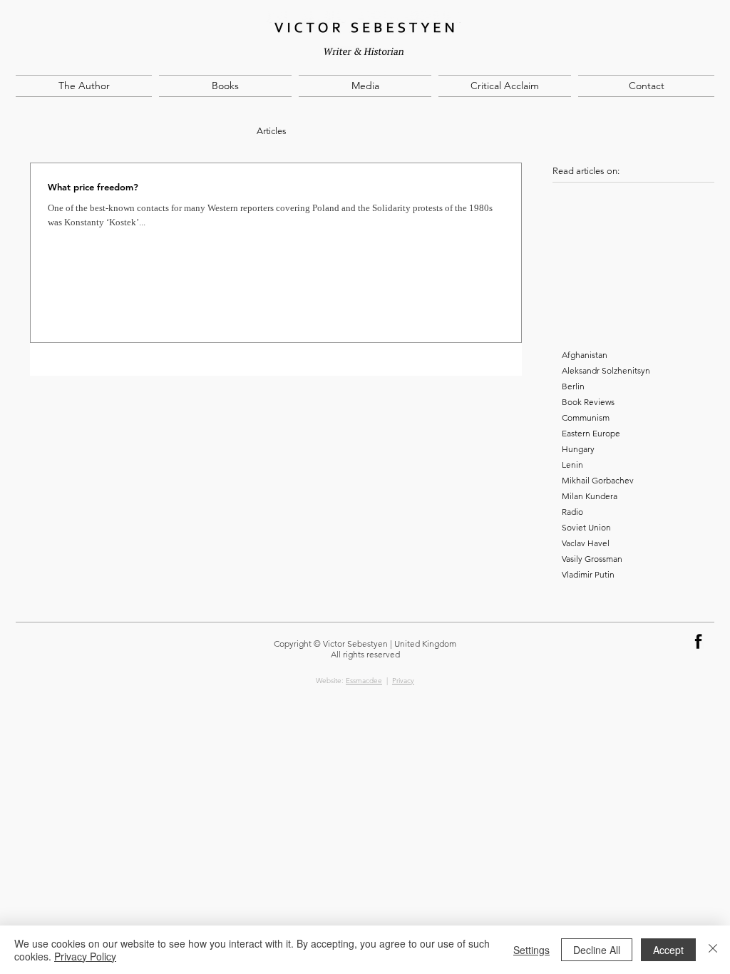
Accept (668, 950)
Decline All (596, 950)
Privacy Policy (85, 956)
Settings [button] (531, 950)
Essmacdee (364, 680)
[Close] (712, 950)
